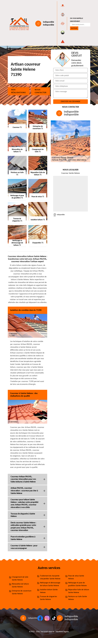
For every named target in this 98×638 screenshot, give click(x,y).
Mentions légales (62, 632)
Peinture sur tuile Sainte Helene (77, 598)
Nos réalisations (18, 91)
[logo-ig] (47, 618)
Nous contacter (40, 91)
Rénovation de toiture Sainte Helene (20, 585)
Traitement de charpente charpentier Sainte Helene (50, 577)
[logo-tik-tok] (54, 618)
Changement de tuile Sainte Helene (20, 578)
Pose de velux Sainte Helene (76, 577)
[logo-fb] (40, 618)
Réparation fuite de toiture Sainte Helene (78, 591)
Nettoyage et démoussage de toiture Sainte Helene (50, 584)
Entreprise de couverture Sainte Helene (21, 592)
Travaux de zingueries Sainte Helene (48, 598)
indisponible (48, 22)
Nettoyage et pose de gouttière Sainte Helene (77, 584)
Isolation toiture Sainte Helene (49, 591)
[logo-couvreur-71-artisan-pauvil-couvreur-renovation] (19, 23)
